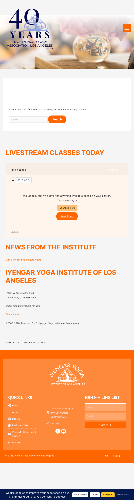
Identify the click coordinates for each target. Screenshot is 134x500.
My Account (112, 170)
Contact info (12, 314)
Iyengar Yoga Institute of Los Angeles (34, 455)
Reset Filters (67, 216)
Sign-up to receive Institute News (23, 259)
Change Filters (67, 208)
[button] (127, 28)
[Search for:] (28, 119)
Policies (116, 455)
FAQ (105, 455)
